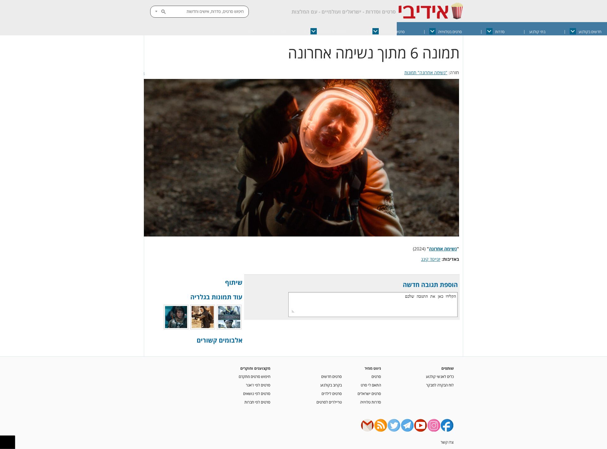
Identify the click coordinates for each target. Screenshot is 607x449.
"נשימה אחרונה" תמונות (425, 72)
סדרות (500, 31)
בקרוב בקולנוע (331, 384)
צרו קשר (447, 442)
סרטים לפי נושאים (256, 393)
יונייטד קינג (430, 259)
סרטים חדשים (331, 376)
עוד (250, 31)
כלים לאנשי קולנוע (440, 376)
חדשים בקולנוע (590, 31)
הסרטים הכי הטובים (333, 31)
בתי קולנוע (537, 31)
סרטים (376, 376)
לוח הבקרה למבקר (440, 384)
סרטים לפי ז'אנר (258, 384)
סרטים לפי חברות (257, 401)
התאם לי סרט (371, 384)
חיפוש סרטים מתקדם (254, 376)
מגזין (282, 31)
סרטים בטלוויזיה (450, 31)
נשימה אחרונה (443, 249)
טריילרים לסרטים (329, 401)
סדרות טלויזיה (370, 401)
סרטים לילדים (332, 393)
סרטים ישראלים (393, 31)
